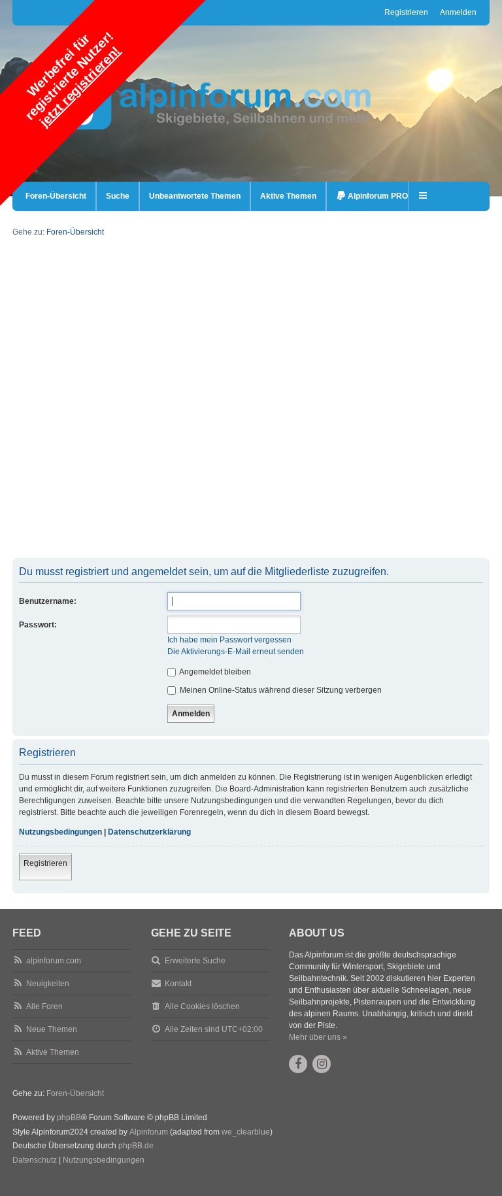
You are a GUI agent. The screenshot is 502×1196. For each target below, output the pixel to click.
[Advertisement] (251, 466)
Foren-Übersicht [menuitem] (55, 196)
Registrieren (45, 863)
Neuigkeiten (47, 983)
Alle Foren (44, 1006)
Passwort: (38, 624)
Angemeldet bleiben (214, 671)
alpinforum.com (53, 960)
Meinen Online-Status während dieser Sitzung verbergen (280, 690)
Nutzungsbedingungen (60, 832)
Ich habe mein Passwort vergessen (229, 639)
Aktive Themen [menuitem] (288, 196)
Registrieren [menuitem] (406, 12)
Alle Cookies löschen (202, 1006)
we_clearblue (246, 1132)
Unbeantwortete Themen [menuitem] (195, 196)
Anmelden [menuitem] (458, 12)
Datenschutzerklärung (149, 832)
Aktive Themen (52, 1052)
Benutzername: (47, 601)
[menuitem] (372, 196)
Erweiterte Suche (195, 960)
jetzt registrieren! (80, 86)
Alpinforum (148, 1132)
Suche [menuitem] (117, 196)
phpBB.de (136, 1145)
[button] (423, 196)
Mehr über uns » (318, 1037)
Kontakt (178, 983)
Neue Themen (51, 1029)
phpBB (69, 1117)
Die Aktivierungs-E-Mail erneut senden (235, 651)
